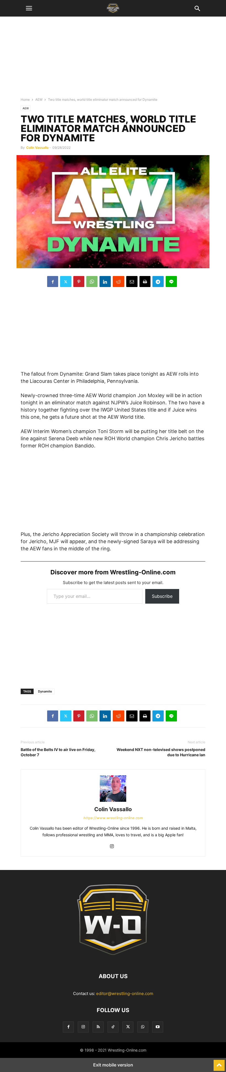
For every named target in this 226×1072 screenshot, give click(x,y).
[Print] (144, 281)
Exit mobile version (113, 1065)
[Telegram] (158, 281)
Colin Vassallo (37, 147)
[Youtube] (157, 1026)
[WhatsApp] (92, 281)
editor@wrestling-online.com (124, 993)
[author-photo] (113, 801)
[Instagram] (111, 846)
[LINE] (171, 281)
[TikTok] (113, 1026)
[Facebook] (52, 281)
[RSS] (98, 1026)
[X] (65, 281)
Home (25, 99)
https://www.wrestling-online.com (113, 818)
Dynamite (45, 691)
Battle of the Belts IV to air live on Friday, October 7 (58, 752)
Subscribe (162, 596)
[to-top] (219, 1063)
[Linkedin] (105, 281)
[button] (29, 8)
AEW (38, 99)
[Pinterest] (78, 281)
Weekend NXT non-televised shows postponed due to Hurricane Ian (161, 752)
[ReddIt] (118, 281)
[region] (113, 59)
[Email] (132, 281)
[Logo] (113, 959)
